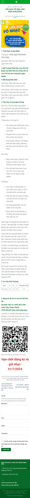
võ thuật (22, 380)
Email (3, 426)
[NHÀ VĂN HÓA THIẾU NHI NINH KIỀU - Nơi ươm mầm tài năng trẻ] (17, 2)
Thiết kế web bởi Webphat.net (15, 495)
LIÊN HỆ (24, 493)
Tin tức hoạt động (21, 490)
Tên (2, 418)
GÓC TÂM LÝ (18, 493)
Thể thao (19, 6)
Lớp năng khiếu (19, 492)
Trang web (4, 433)
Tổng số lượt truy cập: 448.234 (9, 485)
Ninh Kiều (17, 380)
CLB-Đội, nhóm (10, 492)
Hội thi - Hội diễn (12, 6)
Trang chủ (5, 490)
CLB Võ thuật (13, 378)
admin (15, 17)
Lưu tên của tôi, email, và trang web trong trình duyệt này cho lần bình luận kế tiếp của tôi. (14, 444)
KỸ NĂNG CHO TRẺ (9, 493)
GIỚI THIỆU (12, 490)
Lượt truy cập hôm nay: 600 (9, 482)
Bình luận (4, 403)
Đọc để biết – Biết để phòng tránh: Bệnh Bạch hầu (22, 387)
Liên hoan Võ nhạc (21, 378)
